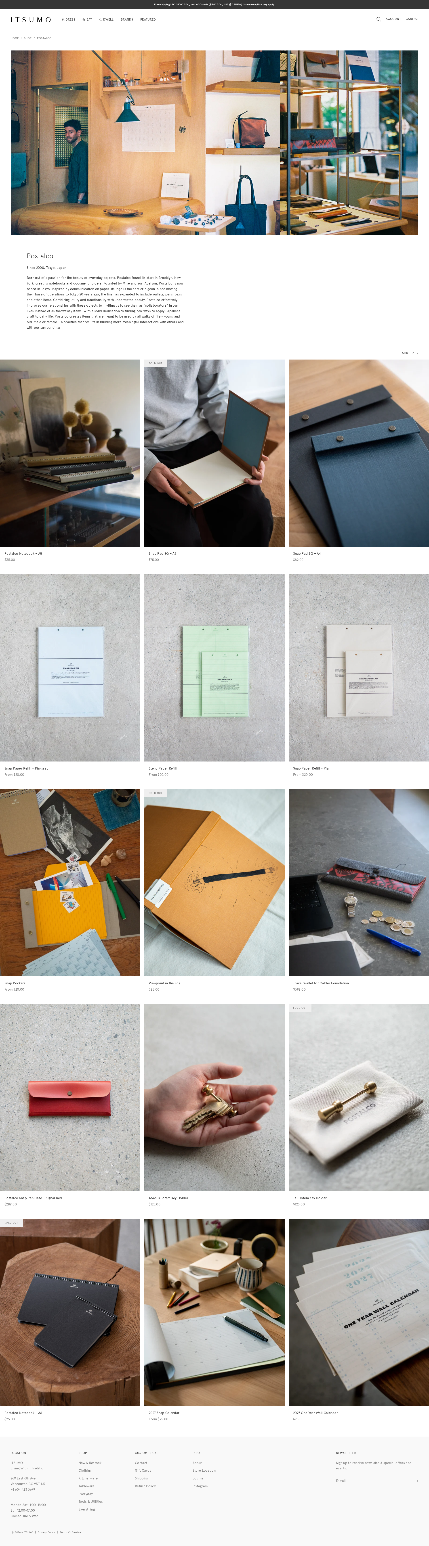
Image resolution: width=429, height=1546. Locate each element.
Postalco (44, 38)
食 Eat (87, 19)
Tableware (87, 1486)
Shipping (141, 1478)
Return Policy (145, 1486)
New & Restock (90, 1463)
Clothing (85, 1470)
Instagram (200, 1486)
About (197, 1463)
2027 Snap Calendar (164, 1413)
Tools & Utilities (91, 1501)
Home (15, 38)
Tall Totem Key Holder (310, 1198)
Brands (127, 19)
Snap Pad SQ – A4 (307, 553)
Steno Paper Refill (163, 768)
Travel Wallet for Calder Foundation (321, 983)
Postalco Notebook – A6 (23, 1413)
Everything (87, 1509)
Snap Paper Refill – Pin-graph (27, 768)
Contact (141, 1463)
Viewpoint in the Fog (164, 983)
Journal (198, 1478)
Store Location (204, 1470)
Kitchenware (88, 1478)
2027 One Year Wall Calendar (315, 1413)
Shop (28, 38)
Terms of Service (70, 1532)
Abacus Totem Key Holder (168, 1198)
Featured (148, 19)
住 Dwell (106, 19)
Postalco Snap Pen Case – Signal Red (33, 1198)
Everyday (86, 1494)
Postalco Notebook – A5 (23, 553)
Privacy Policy (46, 1532)
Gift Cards (143, 1470)
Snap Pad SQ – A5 (163, 553)
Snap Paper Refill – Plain (312, 768)
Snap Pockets (14, 983)
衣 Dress (68, 19)
